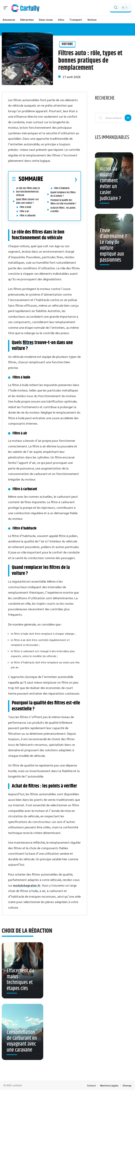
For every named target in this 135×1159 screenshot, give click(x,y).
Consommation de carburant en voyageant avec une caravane (22, 1041)
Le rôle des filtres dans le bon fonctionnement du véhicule (28, 191)
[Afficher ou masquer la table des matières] (60, 179)
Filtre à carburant (28, 216)
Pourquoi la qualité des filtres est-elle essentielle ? (63, 202)
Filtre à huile (25, 207)
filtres (28, 342)
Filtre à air (24, 211)
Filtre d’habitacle (62, 188)
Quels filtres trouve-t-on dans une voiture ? (27, 201)
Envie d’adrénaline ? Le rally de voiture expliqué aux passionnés (113, 245)
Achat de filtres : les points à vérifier (63, 209)
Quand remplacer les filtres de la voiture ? (63, 194)
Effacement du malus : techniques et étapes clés (20, 980)
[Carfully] (25, 8)
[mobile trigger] (6, 8)
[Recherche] (115, 7)
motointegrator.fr (26, 885)
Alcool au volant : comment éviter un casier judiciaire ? (110, 184)
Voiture (67, 44)
